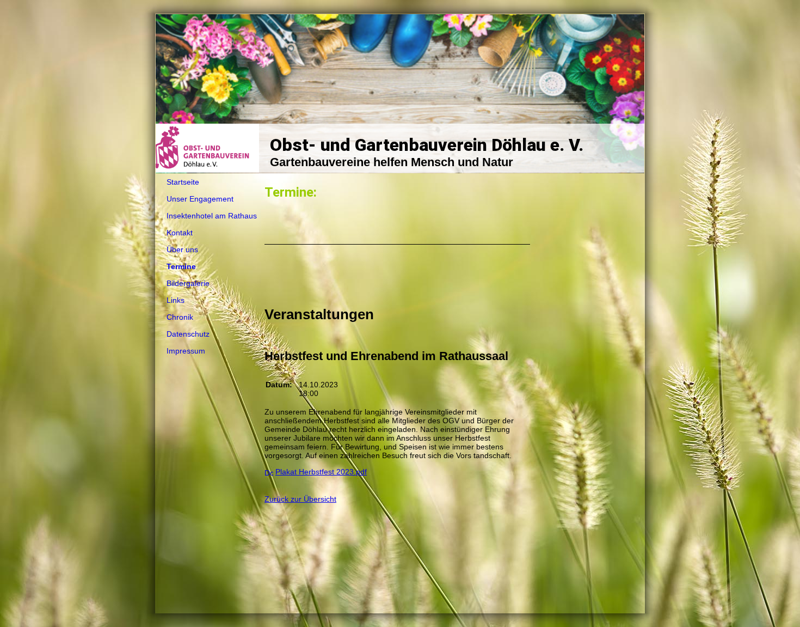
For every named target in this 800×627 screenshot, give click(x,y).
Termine (181, 266)
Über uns (182, 249)
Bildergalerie (188, 283)
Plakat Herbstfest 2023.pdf (321, 471)
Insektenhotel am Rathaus (212, 215)
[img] (400, 93)
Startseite (183, 182)
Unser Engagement (200, 198)
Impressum (186, 350)
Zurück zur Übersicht (300, 499)
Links (175, 300)
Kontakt (180, 232)
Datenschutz (188, 334)
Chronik (180, 317)
